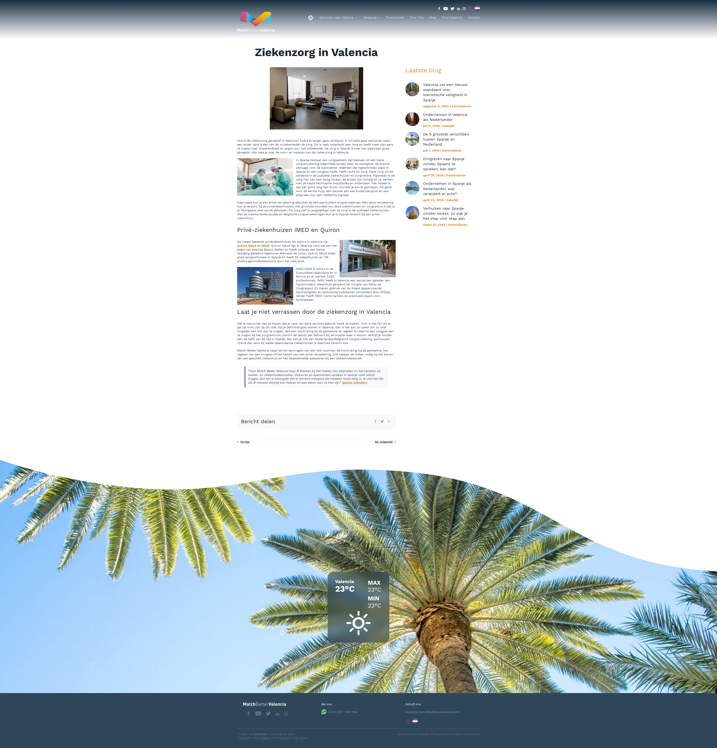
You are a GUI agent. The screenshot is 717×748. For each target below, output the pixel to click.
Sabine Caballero (354, 382)
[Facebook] (375, 421)
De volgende (384, 442)
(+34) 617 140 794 (342, 712)
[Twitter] (382, 421)
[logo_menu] (255, 13)
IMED (265, 245)
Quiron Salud (246, 245)
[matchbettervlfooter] (261, 704)
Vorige (244, 442)
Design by (252, 734)
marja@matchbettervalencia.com (432, 712)
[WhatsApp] (389, 421)
